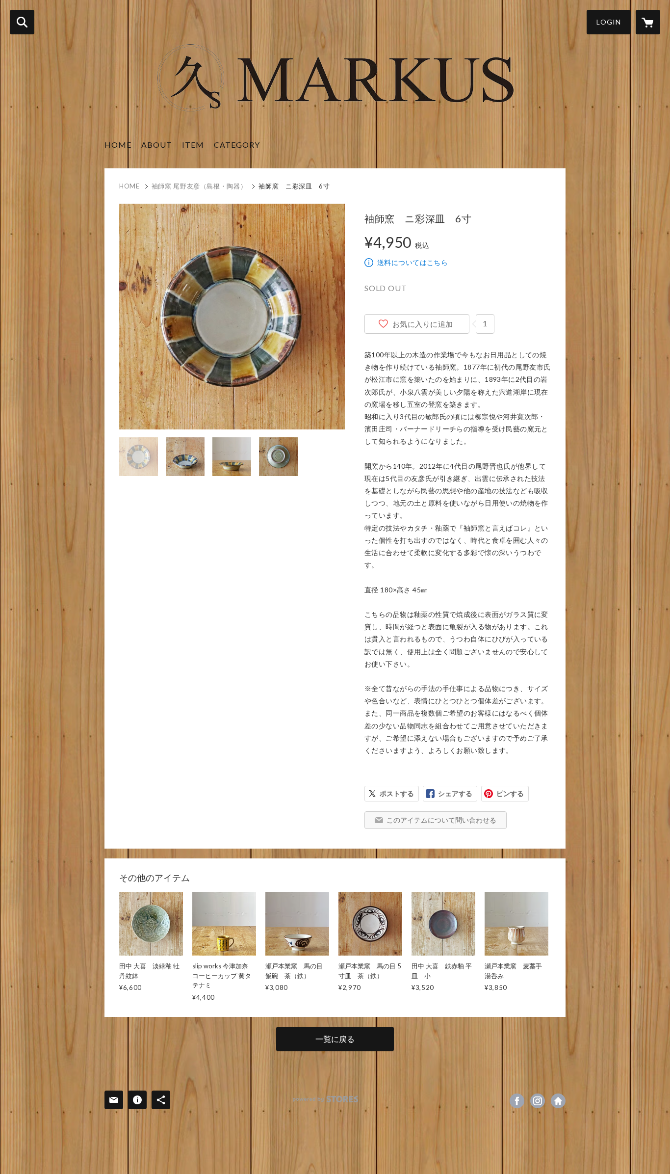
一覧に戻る (335, 1038)
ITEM (193, 144)
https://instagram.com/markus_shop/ (537, 1101)
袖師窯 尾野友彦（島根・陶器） (199, 186)
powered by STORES (325, 1099)
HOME (117, 144)
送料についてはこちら (412, 262)
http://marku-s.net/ (558, 1101)
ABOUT (156, 144)
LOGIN (608, 22)
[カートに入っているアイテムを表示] (648, 22)
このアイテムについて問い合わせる (441, 820)
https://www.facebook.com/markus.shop (517, 1101)
